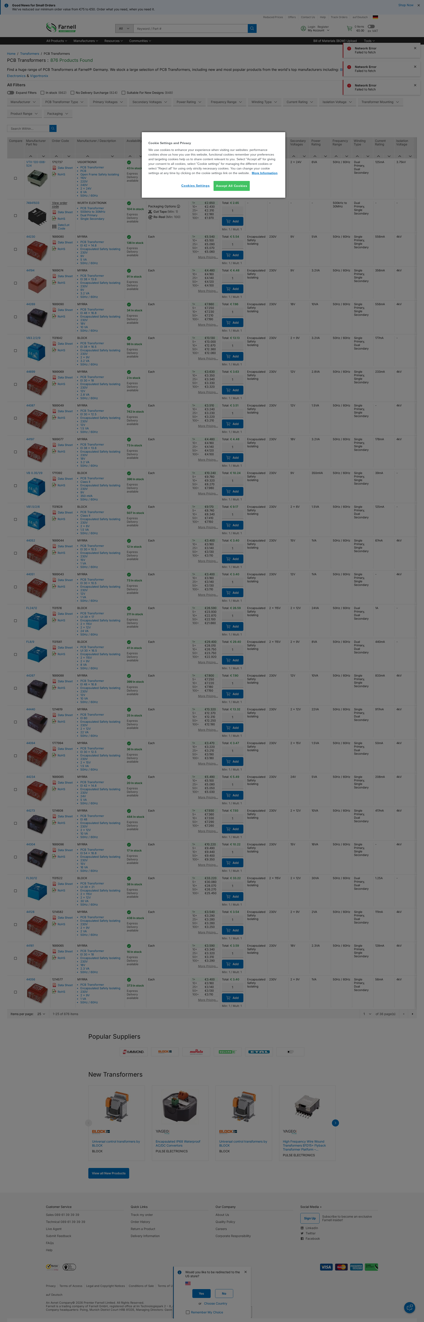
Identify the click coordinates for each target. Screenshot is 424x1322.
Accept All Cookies (231, 186)
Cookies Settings (195, 185)
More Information (265, 173)
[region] (213, 165)
